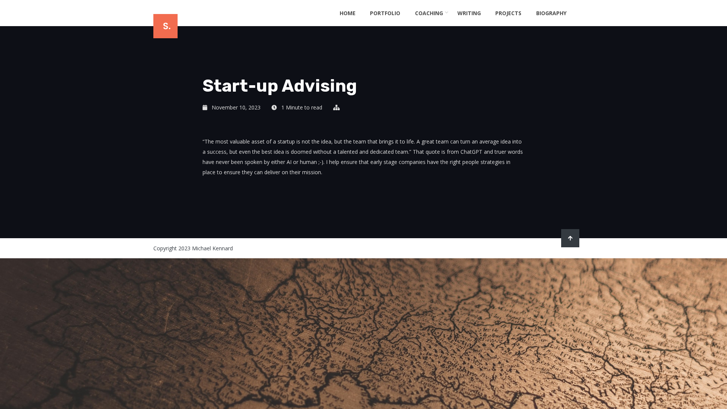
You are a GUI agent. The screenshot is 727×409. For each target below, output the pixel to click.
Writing (469, 13)
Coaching (429, 13)
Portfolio (385, 13)
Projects (508, 13)
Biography (551, 13)
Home (348, 13)
